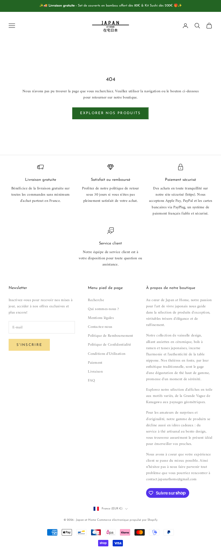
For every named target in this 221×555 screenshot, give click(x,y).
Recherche (96, 300)
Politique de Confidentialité (109, 344)
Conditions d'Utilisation (106, 353)
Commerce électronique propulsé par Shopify (127, 520)
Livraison (95, 371)
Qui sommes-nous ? (103, 309)
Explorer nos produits (110, 113)
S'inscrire (29, 345)
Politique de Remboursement (110, 335)
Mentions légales (100, 318)
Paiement (95, 362)
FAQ (91, 380)
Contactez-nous (100, 327)
